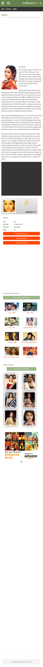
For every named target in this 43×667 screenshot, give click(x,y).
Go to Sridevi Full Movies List (21, 298)
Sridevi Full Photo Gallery (21, 369)
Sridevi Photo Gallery (21, 243)
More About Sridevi (21, 238)
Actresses (8, 9)
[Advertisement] (21, 40)
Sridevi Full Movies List (21, 234)
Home (2, 9)
